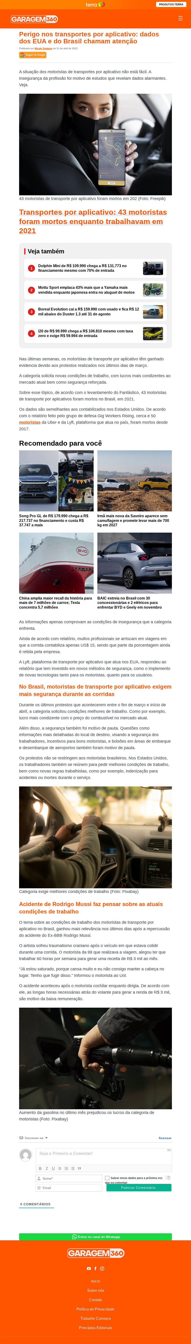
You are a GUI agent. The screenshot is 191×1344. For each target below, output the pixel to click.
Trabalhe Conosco (95, 1318)
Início (95, 1281)
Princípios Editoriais (95, 1328)
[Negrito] (40, 1168)
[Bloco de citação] (79, 1168)
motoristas (30, 422)
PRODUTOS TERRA (171, 4)
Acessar (164, 1138)
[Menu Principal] (180, 19)
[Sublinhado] (53, 1168)
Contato (95, 1300)
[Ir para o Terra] (95, 4)
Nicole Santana (43, 48)
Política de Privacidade (95, 1309)
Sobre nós (95, 1290)
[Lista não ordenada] (73, 1168)
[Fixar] (60, 1168)
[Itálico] (47, 1168)
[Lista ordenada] (66, 1168)
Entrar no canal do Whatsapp (99, 1237)
